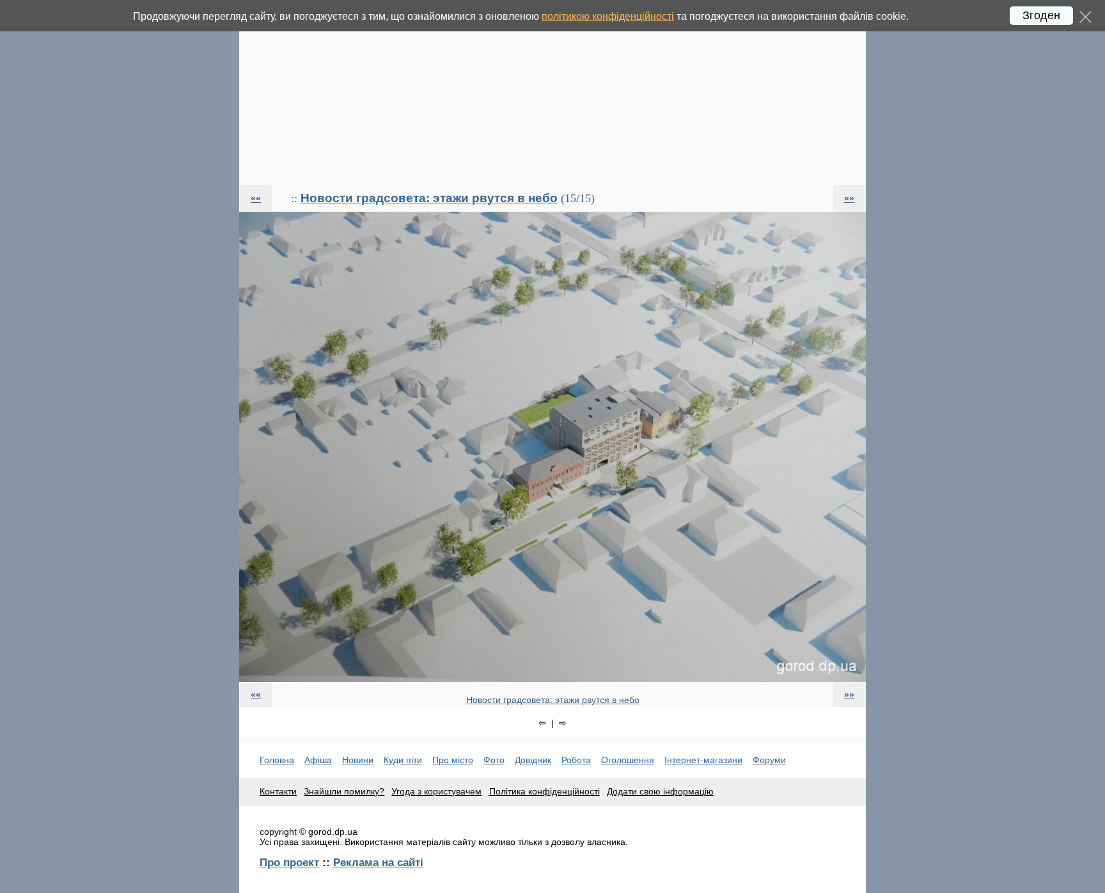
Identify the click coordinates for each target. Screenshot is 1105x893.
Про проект (289, 862)
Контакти (278, 791)
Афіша (318, 760)
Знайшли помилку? (344, 791)
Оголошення (627, 760)
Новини (357, 760)
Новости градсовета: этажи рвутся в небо (429, 198)
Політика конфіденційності (544, 791)
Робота (576, 760)
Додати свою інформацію (660, 791)
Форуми (769, 760)
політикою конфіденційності (608, 16)
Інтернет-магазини (703, 760)
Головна (277, 760)
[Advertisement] (552, 92)
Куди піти (403, 760)
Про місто (452, 760)
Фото (494, 760)
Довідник (533, 760)
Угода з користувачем (436, 791)
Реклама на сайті (378, 862)
